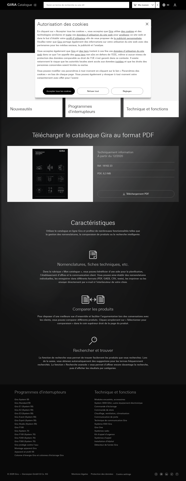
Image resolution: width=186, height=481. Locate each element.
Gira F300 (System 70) (25, 441)
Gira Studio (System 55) (26, 424)
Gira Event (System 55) (25, 417)
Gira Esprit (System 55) (25, 420)
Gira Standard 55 (23, 403)
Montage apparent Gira (26, 448)
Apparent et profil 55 (24, 452)
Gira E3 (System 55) (24, 413)
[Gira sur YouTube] (161, 474)
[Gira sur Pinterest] (177, 474)
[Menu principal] (34, 5)
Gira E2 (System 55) (24, 410)
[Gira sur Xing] (172, 474)
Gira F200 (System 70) (25, 438)
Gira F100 (19, 427)
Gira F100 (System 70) (25, 434)
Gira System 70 (22, 431)
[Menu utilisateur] (175, 5)
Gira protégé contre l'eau (26, 445)
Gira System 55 (22, 399)
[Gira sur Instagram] (156, 474)
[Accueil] (19, 5)
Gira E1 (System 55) (24, 406)
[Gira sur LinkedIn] (166, 474)
